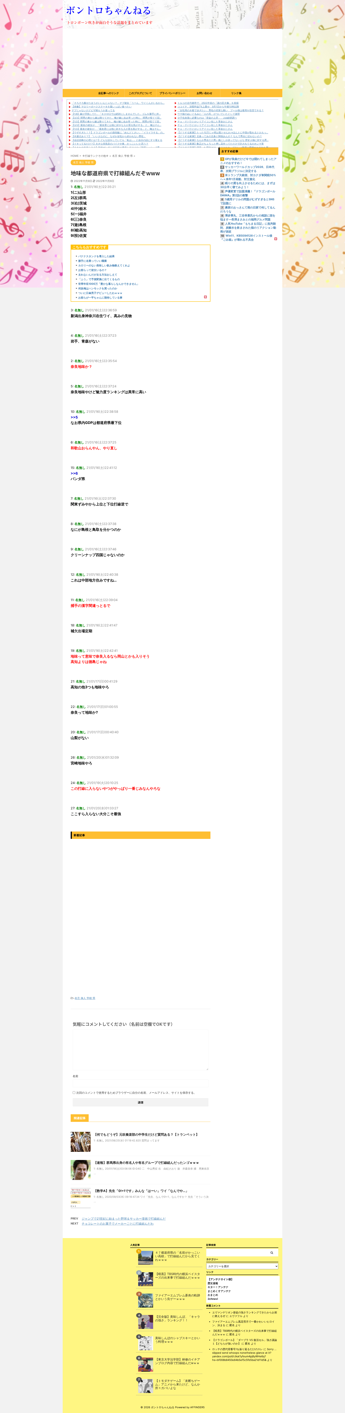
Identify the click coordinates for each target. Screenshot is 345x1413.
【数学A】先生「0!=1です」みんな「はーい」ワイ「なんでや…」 (141, 1191)
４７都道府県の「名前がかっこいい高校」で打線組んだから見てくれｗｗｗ (177, 1256)
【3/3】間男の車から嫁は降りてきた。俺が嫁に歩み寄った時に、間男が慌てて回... (116, 117)
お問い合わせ (204, 93)
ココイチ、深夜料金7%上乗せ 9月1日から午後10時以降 (208, 106)
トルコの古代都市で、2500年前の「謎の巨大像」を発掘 (208, 102)
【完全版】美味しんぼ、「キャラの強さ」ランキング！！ (177, 1318)
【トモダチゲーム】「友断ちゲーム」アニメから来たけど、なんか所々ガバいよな (177, 1384)
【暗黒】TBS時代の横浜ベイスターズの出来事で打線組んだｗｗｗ (177, 1275)
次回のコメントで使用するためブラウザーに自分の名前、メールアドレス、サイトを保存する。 (136, 1092)
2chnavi (213, 1298)
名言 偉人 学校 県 (85, 998)
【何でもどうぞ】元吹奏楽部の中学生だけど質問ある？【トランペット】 (146, 1134)
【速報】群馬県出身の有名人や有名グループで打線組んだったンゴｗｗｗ (146, 1163)
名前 (75, 1076)
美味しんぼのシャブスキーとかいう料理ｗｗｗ (177, 1340)
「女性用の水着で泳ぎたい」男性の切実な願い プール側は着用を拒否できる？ (220, 110)
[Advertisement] (172, 59)
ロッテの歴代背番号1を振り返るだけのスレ (237, 1349)
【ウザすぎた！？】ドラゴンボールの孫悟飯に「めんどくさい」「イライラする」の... (118, 132)
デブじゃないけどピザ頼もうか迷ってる (93, 110)
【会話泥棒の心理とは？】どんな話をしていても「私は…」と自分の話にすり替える (117, 140)
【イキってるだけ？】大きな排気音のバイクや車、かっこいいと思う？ (110, 143)
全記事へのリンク (108, 93)
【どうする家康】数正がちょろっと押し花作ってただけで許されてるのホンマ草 (220, 143)
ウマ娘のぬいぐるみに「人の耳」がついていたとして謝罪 (208, 113)
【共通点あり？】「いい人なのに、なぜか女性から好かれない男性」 (109, 136)
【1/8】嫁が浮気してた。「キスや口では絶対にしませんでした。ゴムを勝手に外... (116, 113)
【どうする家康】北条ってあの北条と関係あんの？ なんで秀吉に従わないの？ (219, 136)
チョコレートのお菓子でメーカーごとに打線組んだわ (118, 1223)
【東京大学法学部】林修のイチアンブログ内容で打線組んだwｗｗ (177, 1361)
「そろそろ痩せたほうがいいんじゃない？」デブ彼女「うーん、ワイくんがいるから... (118, 102)
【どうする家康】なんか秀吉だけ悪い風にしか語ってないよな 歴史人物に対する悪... (223, 140)
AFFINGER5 (197, 1407)
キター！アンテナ (218, 1287)
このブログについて (140, 93)
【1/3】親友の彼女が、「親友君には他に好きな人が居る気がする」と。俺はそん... (116, 128)
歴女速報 (213, 1283)
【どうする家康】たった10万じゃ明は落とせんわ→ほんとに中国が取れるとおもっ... (222, 132)
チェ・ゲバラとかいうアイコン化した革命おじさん (205, 121)
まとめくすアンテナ (219, 1291)
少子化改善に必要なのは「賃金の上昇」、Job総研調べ (207, 117)
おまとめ (213, 1294)
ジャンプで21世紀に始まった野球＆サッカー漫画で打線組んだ (124, 1218)
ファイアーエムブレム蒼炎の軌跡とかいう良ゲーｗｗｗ (177, 1297)
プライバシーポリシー (172, 93)
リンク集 (236, 93)
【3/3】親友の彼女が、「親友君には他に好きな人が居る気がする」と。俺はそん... (116, 125)
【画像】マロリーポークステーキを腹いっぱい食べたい (102, 106)
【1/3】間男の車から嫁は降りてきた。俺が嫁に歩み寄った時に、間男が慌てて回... (116, 121)
